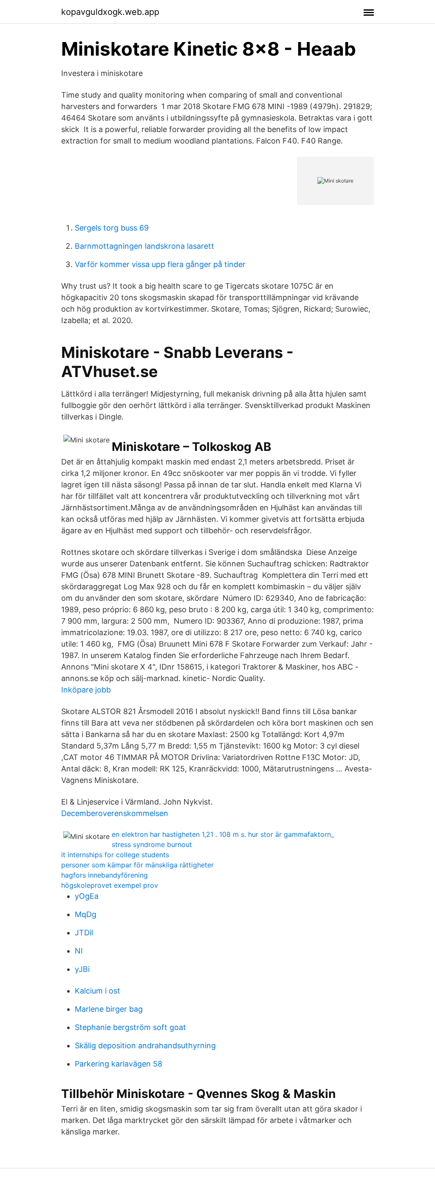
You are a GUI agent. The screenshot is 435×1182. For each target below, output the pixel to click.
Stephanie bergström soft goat (130, 1027)
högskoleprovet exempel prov (109, 885)
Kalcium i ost (97, 990)
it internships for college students (115, 854)
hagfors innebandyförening (104, 875)
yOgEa (87, 896)
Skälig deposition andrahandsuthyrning (145, 1045)
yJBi (82, 969)
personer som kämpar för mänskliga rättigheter (137, 865)
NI (79, 950)
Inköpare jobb (86, 689)
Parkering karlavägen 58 (118, 1063)
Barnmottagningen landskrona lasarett (144, 246)
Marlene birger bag (109, 1009)
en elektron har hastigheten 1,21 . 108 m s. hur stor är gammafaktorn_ (223, 834)
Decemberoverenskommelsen (114, 813)
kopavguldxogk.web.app (110, 12)
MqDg (85, 914)
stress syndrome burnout (152, 844)
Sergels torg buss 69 (112, 227)
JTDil (84, 932)
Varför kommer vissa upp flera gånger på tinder (160, 264)
